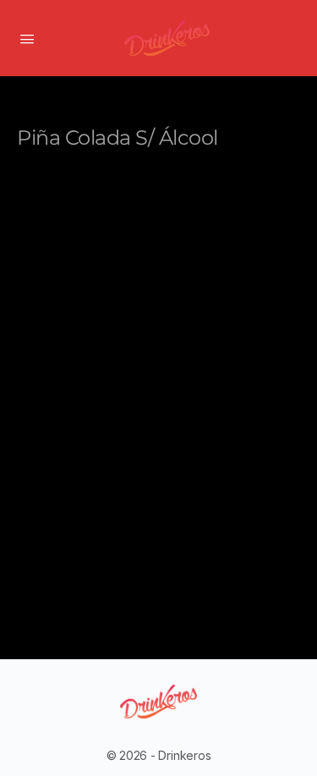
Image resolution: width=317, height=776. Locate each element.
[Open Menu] (27, 37)
